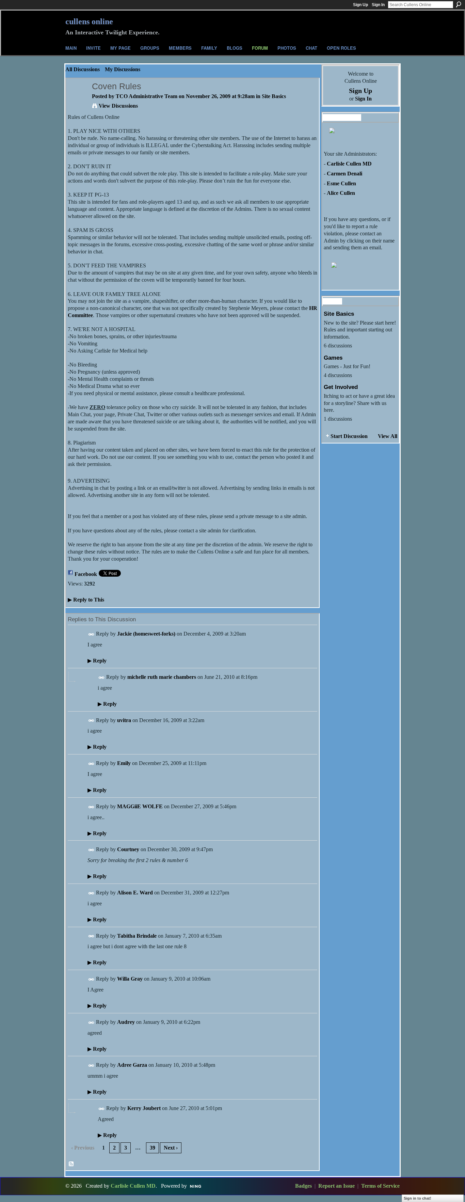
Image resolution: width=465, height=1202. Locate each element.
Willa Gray (130, 979)
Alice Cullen (341, 193)
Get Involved (341, 387)
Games (333, 357)
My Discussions (122, 69)
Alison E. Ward (135, 892)
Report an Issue (336, 1186)
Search (458, 4)
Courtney (128, 849)
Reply (97, 661)
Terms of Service (380, 1186)
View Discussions (118, 106)
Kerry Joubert (144, 1108)
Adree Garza (132, 1065)
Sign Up (360, 4)
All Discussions (82, 69)
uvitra (124, 720)
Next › (171, 1148)
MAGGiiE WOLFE (140, 806)
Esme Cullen (341, 183)
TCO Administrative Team (146, 96)
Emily (124, 763)
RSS (71, 1164)
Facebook (86, 574)
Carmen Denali (344, 173)
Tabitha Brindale (137, 936)
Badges (303, 1186)
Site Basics (274, 96)
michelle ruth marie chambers (161, 677)
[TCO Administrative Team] (77, 100)
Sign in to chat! (417, 1198)
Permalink (91, 634)
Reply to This (86, 600)
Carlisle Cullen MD (349, 164)
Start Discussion (349, 436)
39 (152, 1148)
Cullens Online (89, 21)
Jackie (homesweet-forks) (146, 634)
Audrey (126, 1022)
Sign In (378, 4)
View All (387, 436)
